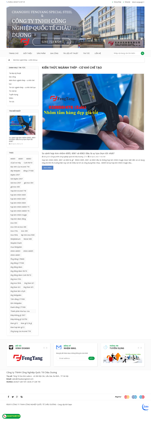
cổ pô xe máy (15, 163)
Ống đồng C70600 (17, 259)
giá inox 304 (28, 183)
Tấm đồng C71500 (17, 299)
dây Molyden (15, 171)
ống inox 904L (15, 283)
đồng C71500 (28, 171)
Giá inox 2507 (15, 183)
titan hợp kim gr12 (17, 327)
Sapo (70, 404)
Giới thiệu (27, 53)
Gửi (91, 358)
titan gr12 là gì (26, 323)
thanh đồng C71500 (17, 307)
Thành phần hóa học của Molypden (19, 311)
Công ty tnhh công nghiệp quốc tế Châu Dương (66, 157)
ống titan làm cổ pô (17, 291)
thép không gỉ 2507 (17, 315)
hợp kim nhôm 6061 (18, 199)
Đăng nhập (117, 2)
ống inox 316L (15, 279)
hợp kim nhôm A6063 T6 (19, 211)
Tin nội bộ (12, 91)
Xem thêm (48, 168)
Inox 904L (14, 235)
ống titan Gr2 (15, 287)
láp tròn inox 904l (27, 235)
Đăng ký (127, 2)
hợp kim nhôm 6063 (18, 203)
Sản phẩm (41, 53)
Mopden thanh (16, 243)
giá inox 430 (15, 187)
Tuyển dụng (13, 94)
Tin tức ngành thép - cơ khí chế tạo (22, 87)
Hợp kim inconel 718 (18, 191)
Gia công (54, 53)
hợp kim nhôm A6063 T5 (19, 207)
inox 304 (13, 223)
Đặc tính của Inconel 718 (19, 167)
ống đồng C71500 (17, 263)
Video (11, 98)
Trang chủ (13, 53)
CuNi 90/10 (28, 163)
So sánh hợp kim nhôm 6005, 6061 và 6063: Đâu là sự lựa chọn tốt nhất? (22, 139)
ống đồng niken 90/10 (18, 271)
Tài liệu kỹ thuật (70, 53)
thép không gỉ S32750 (18, 319)
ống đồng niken (16, 267)
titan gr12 (14, 323)
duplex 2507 (15, 175)
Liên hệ (98, 53)
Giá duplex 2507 (16, 179)
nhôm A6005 (28, 251)
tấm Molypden (16, 303)
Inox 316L (14, 231)
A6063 (28, 159)
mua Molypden (16, 247)
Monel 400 (28, 239)
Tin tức (86, 53)
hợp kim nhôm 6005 (18, 195)
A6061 (20, 159)
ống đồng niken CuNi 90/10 (20, 275)
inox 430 (24, 231)
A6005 (12, 159)
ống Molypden (15, 295)
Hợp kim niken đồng (18, 219)
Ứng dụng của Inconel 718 (20, 331)
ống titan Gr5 (28, 287)
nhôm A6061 (15, 255)
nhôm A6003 (15, 251)
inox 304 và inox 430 (18, 227)
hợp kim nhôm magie (18, 215)
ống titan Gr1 (29, 283)
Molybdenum (15, 239)
